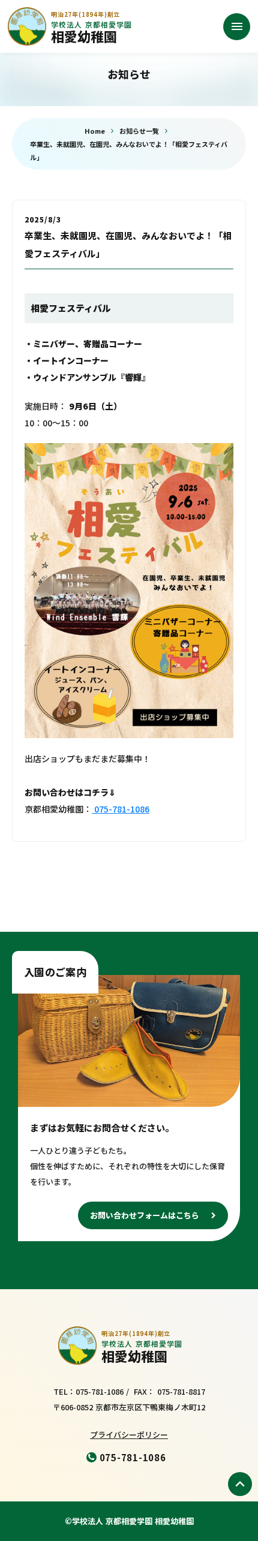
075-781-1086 (120, 809)
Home (95, 131)
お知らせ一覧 (139, 131)
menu (237, 26)
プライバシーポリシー (129, 1434)
